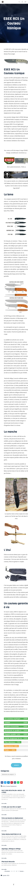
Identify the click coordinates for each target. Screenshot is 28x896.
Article (4, 786)
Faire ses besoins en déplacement (12, 818)
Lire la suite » (4, 803)
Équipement (13, 786)
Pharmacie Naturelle (8, 862)
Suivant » (22, 871)
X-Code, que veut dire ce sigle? (11, 807)
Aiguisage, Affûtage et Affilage (11, 849)
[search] (19, 2)
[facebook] (14, 885)
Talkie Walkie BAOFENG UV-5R (11, 834)
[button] (25, 2)
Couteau (8, 786)
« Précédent (7, 871)
